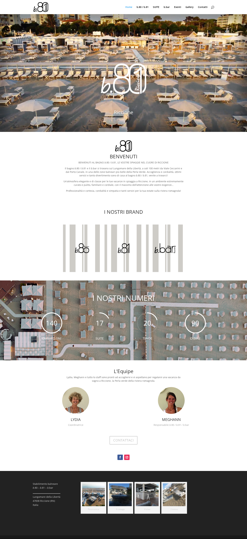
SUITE (156, 7)
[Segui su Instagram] (127, 457)
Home (128, 7)
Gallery (190, 7)
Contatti (203, 7)
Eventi (177, 7)
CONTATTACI (123, 440)
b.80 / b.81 (143, 7)
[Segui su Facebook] (120, 457)
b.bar (167, 7)
